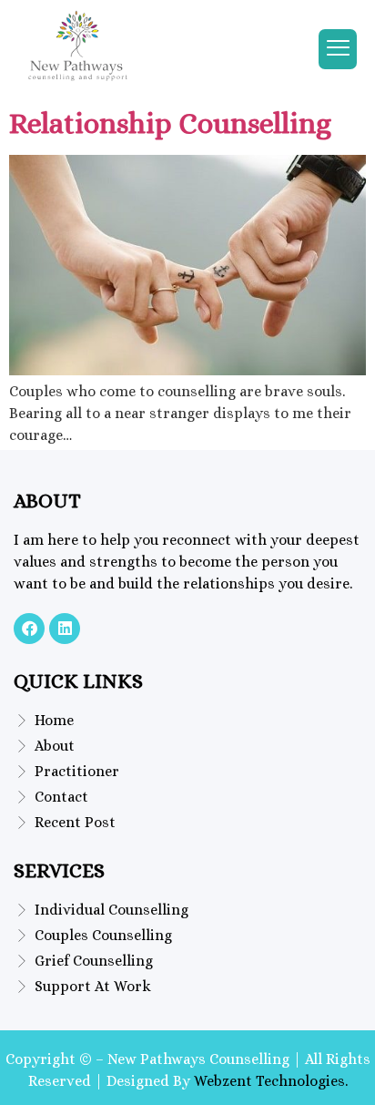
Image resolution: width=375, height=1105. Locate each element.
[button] (338, 49)
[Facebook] (29, 628)
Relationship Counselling (170, 123)
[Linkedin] (64, 628)
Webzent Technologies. (271, 1081)
